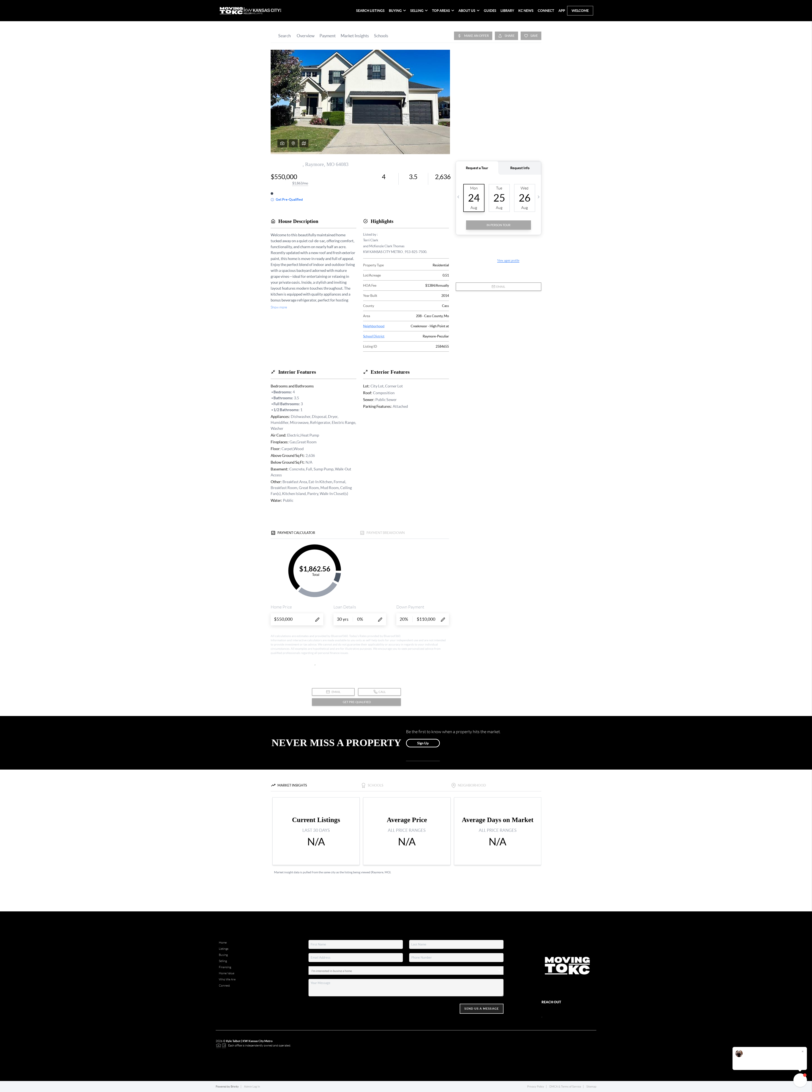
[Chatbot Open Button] (800, 1080)
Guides (490, 10)
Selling (417, 10)
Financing (225, 967)
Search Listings (370, 10)
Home (223, 942)
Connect (546, 10)
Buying (395, 10)
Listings (223, 948)
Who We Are (227, 979)
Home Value (226, 973)
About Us (466, 10)
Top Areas (441, 10)
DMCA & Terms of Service (565, 1086)
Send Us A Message (481, 1008)
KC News (526, 10)
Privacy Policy (535, 1086)
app (561, 10)
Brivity (235, 1086)
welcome (580, 10)
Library (507, 10)
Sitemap (591, 1086)
